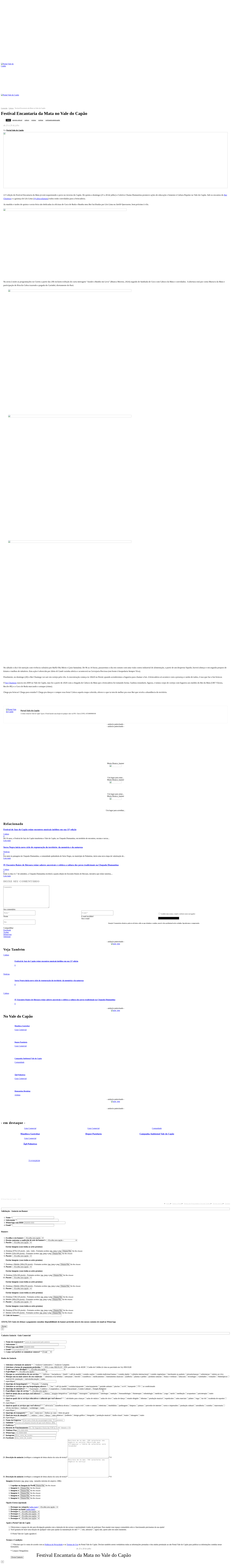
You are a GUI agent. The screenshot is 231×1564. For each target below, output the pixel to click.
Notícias (6, 852)
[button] (172, 101)
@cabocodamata (41, 198)
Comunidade (19, 1062)
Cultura (6, 834)
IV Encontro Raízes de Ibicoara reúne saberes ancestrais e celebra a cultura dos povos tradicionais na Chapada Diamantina (61, 865)
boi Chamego (11, 683)
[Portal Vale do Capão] (12, 714)
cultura (27, 120)
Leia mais (7, 841)
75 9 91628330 (34, 1161)
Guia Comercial (21, 1030)
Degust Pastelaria (21, 1042)
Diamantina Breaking (22, 1091)
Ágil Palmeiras (20, 1075)
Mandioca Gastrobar (22, 1026)
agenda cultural (17, 120)
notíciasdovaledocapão (52, 120)
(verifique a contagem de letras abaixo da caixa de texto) (36, 1457)
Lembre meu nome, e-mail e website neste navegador (178, 914)
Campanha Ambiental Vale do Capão (28, 1058)
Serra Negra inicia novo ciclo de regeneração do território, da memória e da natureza (43, 847)
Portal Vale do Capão (15, 130)
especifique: (10, 1381)
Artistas (17, 1095)
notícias (40, 120)
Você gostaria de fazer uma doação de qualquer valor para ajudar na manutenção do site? (45, 1530)
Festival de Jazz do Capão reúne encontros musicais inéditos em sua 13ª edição (39, 829)
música (33, 120)
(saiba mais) (33, 1507)
